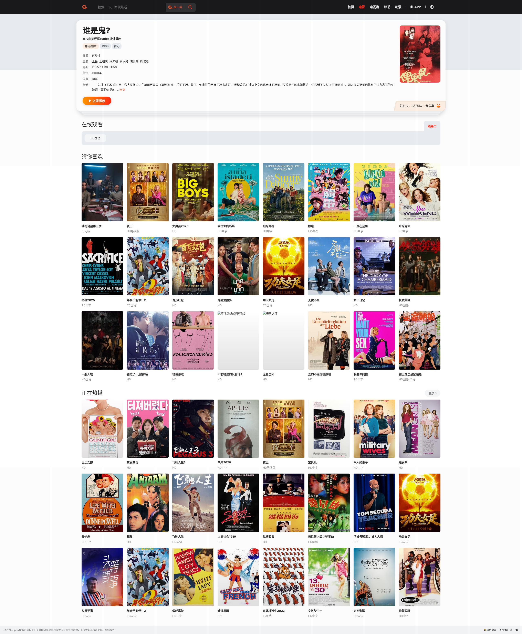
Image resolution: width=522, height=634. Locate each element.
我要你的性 (361, 374)
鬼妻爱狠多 (225, 300)
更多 (432, 393)
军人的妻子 (361, 462)
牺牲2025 (88, 300)
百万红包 (178, 300)
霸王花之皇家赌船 (410, 374)
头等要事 (87, 610)
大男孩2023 (180, 226)
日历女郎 (87, 462)
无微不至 (314, 300)
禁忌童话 (132, 462)
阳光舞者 (268, 226)
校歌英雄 (404, 300)
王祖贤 (103, 61)
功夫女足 (268, 300)
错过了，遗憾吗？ (138, 374)
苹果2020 (224, 462)
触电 (311, 226)
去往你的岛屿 (226, 226)
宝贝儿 (312, 462)
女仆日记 (359, 300)
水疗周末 (404, 226)
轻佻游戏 (178, 374)
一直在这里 (361, 226)
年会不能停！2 (136, 300)
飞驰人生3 (179, 462)
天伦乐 (86, 536)
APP (417, 7)
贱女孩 (403, 462)
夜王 (130, 226)
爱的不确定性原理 (319, 374)
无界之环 (268, 374)
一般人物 (87, 374)
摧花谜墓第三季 (92, 226)
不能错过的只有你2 (230, 374)
